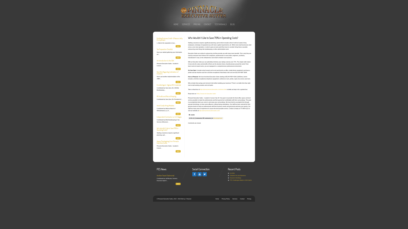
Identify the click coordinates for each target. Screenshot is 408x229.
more (178, 46)
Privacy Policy (226, 199)
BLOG (232, 24)
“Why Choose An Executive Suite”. (206, 93)
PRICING (196, 24)
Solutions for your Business (238, 175)
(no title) (232, 173)
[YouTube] (199, 174)
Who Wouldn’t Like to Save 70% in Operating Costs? (167, 129)
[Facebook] (194, 174)
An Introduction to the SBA (165, 61)
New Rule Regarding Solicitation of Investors (167, 73)
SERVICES (186, 24)
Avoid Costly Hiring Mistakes (165, 106)
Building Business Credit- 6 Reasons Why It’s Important (170, 39)
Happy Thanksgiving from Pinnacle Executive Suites (168, 142)
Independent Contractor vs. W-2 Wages (169, 117)
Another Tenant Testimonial (165, 176)
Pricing (249, 199)
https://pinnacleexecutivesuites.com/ (209, 110)
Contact (242, 199)
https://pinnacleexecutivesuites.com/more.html (213, 89)
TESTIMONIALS (221, 24)
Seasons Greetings (235, 178)
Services (234, 199)
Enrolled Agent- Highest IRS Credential (169, 85)
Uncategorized (217, 118)
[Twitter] (205, 174)
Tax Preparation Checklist (165, 49)
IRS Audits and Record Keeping (166, 96)
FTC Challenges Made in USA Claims (241, 180)
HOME (176, 24)
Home (217, 199)
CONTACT (207, 24)
